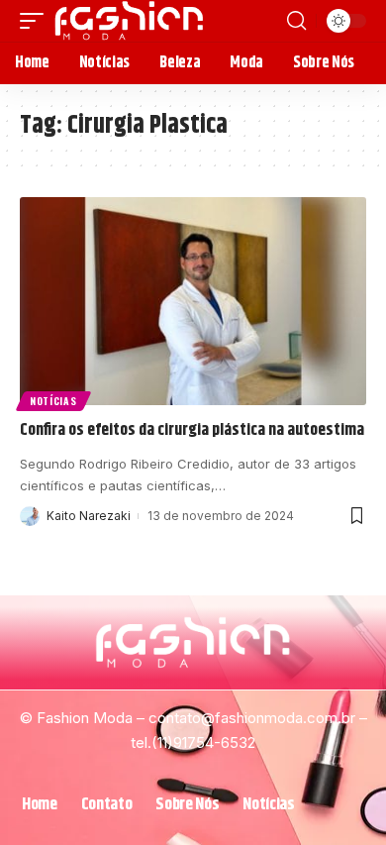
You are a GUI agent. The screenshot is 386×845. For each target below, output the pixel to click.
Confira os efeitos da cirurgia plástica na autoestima (192, 430)
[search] (296, 21)
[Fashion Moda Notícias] (129, 21)
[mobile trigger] (36, 21)
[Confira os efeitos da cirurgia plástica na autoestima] (193, 301)
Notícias (53, 400)
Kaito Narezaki (89, 515)
